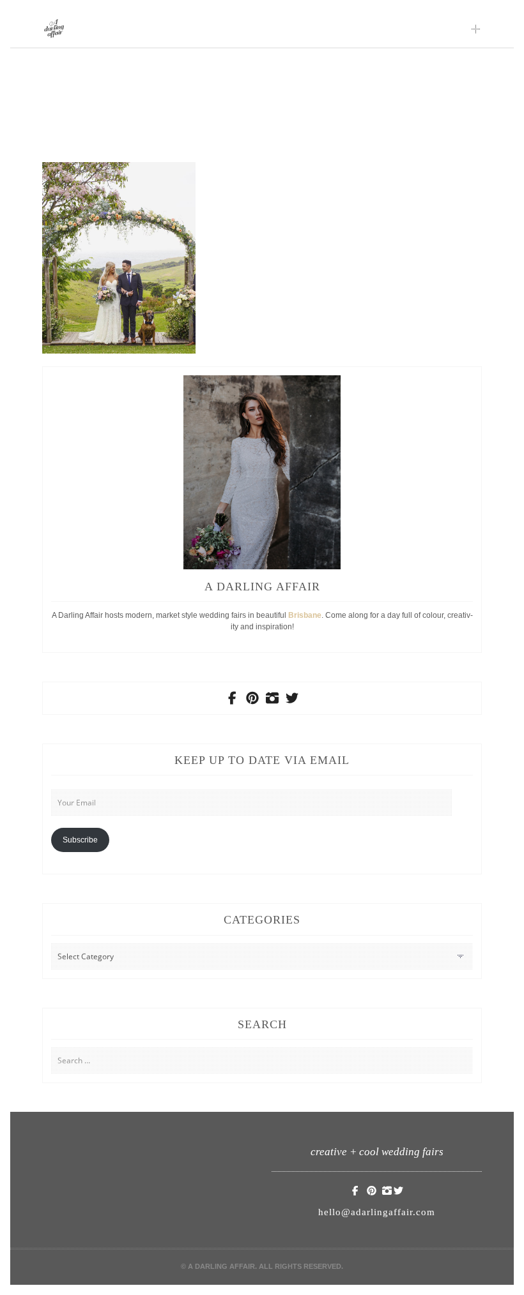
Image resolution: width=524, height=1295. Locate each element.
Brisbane (304, 615)
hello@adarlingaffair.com (376, 1212)
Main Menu (476, 28)
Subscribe (80, 839)
